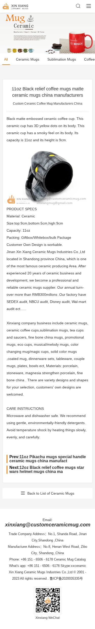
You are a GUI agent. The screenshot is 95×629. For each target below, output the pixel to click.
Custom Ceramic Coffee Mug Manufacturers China (47, 103)
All (6, 59)
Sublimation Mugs (61, 59)
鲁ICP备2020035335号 (66, 578)
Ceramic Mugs (27, 59)
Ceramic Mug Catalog (70, 559)
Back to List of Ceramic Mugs (50, 493)
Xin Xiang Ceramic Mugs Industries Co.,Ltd (40, 572)
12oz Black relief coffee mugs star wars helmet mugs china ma (46, 469)
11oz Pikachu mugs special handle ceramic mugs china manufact (47, 459)
